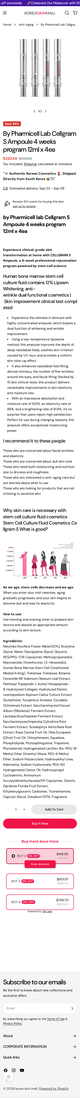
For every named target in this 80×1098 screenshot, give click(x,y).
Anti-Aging (26, 24)
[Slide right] (45, 111)
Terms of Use (56, 1019)
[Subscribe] (72, 1008)
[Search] (67, 13)
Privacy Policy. (12, 1023)
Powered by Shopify (54, 1088)
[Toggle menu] (5, 13)
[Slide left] (34, 111)
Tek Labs (47, 911)
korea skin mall (26, 1088)
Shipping (30, 164)
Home (7, 24)
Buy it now (40, 823)
